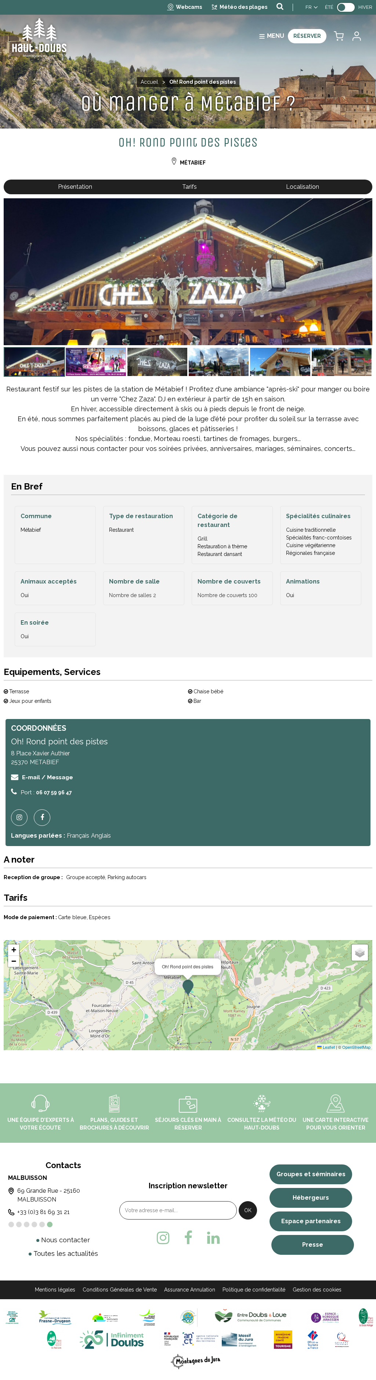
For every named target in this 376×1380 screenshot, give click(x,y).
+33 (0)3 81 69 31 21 (43, 1212)
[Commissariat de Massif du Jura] (208, 1339)
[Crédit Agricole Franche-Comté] (12, 1317)
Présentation (75, 186)
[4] (34, 1224)
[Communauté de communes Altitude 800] (188, 1317)
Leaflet (328, 1047)
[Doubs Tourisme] (112, 1339)
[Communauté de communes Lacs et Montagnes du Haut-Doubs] (105, 1317)
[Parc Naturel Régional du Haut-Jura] (52, 1339)
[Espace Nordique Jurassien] (325, 1317)
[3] (27, 1224)
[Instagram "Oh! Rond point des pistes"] (22, 817)
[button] (339, 36)
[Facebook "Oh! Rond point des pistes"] (45, 817)
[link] (346, 7)
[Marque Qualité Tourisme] (342, 1339)
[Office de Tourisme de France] (313, 1339)
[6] (50, 1224)
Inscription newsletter (188, 1185)
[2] (19, 1224)
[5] (42, 1224)
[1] (11, 1224)
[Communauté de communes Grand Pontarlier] (150, 1317)
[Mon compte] (356, 36)
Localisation (302, 186)
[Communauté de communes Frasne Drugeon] (55, 1317)
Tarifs (189, 186)
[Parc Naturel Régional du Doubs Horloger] (366, 1317)
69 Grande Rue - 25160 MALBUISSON (48, 1195)
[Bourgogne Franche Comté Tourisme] (283, 1339)
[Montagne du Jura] (196, 1361)
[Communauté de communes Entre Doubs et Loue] (252, 1317)
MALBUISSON (27, 1177)
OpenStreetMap (356, 1047)
